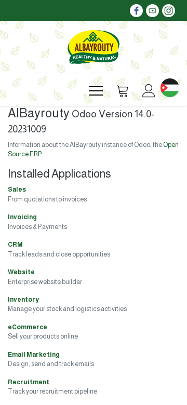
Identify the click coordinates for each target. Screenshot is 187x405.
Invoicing (22, 217)
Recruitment (28, 382)
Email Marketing (34, 354)
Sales (17, 189)
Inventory (23, 299)
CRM (15, 244)
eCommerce (27, 327)
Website (21, 272)
